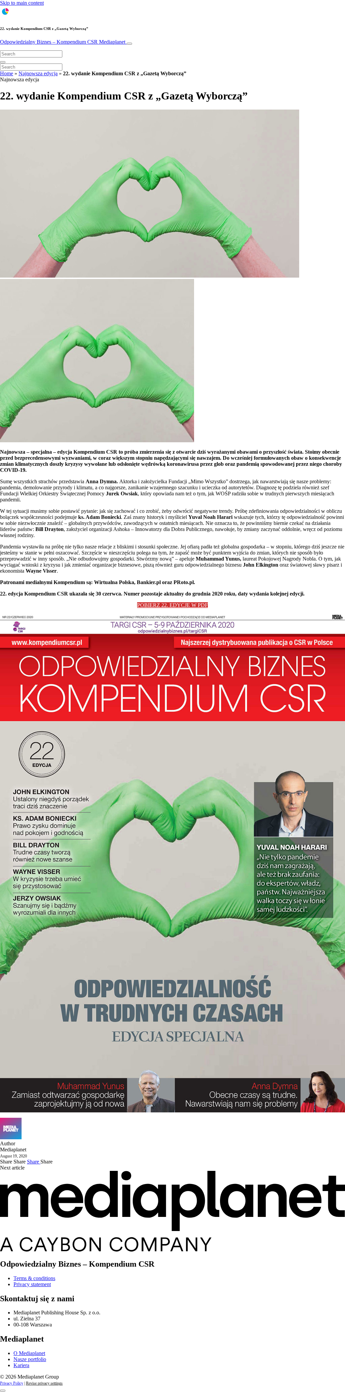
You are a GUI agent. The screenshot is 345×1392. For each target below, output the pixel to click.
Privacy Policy (11, 1383)
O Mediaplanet (29, 1353)
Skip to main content (22, 3)
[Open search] (2, 62)
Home (6, 73)
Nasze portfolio (29, 1359)
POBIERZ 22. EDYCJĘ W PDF (172, 605)
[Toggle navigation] (129, 44)
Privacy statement (32, 1284)
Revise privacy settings (44, 1383)
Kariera (21, 1365)
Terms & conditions (34, 1278)
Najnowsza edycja (38, 73)
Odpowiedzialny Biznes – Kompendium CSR (62, 42)
